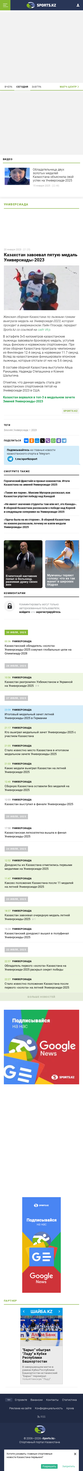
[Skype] (57, 440)
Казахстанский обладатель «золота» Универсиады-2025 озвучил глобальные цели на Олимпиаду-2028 (38, 649)
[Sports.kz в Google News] (41, 1083)
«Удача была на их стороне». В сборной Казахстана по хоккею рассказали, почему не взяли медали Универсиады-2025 (37, 523)
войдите (24, 611)
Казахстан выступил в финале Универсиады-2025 (39, 804)
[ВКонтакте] (25, 440)
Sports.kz (71, 411)
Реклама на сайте (20, 1408)
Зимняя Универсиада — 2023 (20, 430)
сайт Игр (44, 329)
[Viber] (47, 440)
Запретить (68, 1466)
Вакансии (36, 1399)
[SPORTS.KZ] (41, 1245)
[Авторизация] (79, 4)
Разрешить (49, 1466)
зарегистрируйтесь (48, 611)
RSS (43, 1416)
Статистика (69, 1399)
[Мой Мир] (36, 440)
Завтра (37, 86)
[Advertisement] (41, 47)
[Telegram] (63, 440)
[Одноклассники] (30, 440)
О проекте (21, 1399)
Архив (70, 1408)
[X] (41, 440)
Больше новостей (41, 996)
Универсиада (16, 204)
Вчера (9, 86)
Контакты (52, 1399)
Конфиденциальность (49, 1408)
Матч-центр (68, 86)
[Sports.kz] (41, 5)
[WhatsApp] (52, 440)
